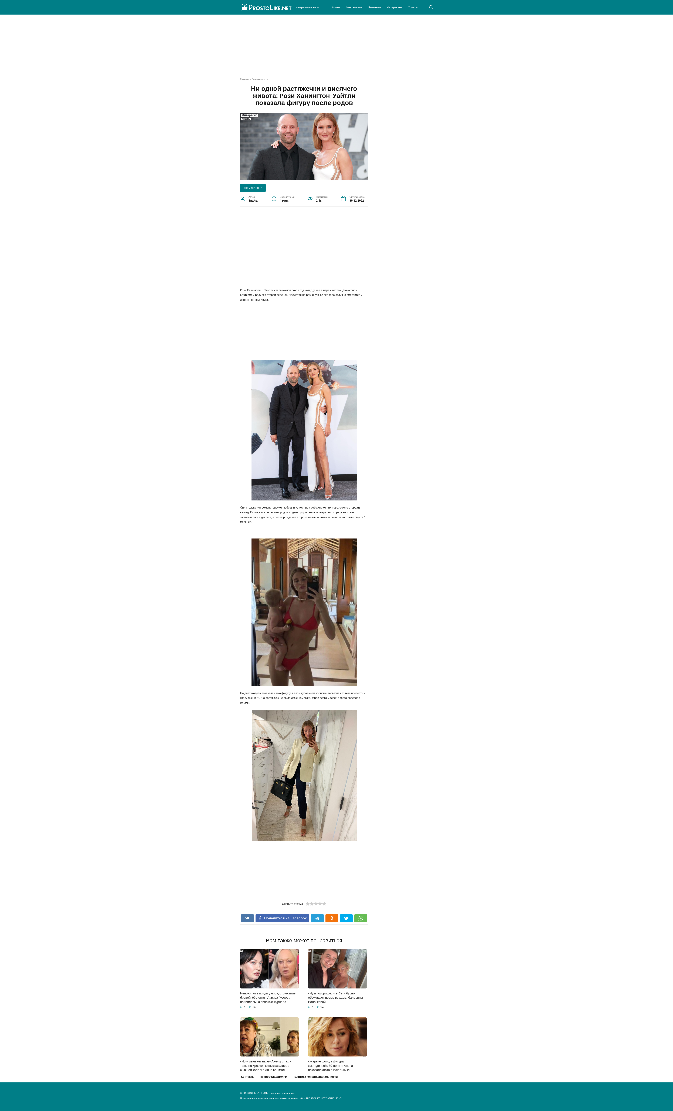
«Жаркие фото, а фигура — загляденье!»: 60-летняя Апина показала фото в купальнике (330, 1066)
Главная (245, 79)
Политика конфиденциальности (315, 1076)
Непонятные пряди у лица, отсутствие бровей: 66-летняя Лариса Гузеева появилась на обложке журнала (267, 998)
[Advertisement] (336, 48)
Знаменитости (260, 79)
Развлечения (353, 7)
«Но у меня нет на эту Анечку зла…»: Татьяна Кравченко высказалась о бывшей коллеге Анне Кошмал (265, 1066)
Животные (374, 7)
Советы (413, 7)
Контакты (247, 1076)
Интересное (394, 7)
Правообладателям (273, 1076)
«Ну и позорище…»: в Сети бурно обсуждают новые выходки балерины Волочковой (335, 998)
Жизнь (336, 7)
